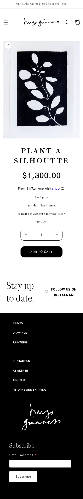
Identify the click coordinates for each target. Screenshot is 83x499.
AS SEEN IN (20, 370)
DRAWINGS (20, 332)
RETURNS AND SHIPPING (29, 389)
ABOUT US (20, 380)
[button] (6, 22)
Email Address (23, 455)
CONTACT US (21, 361)
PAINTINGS (20, 342)
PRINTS (18, 323)
